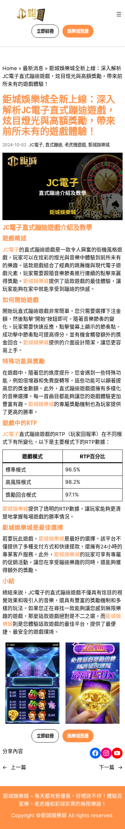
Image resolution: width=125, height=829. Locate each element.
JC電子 (36, 144)
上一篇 (18, 767)
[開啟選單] (119, 14)
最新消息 (33, 68)
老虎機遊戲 (75, 144)
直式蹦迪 (53, 144)
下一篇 (106, 767)
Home (9, 68)
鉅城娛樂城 (99, 144)
